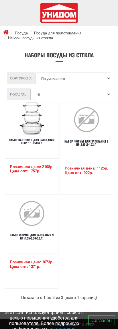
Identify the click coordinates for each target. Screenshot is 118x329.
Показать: (18, 94)
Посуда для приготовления (57, 33)
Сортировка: (21, 78)
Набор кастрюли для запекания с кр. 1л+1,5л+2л (31, 141)
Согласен (101, 320)
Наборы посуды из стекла (30, 37)
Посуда (21, 33)
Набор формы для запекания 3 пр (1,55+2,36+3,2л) (32, 236)
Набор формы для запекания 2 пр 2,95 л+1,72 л (86, 143)
